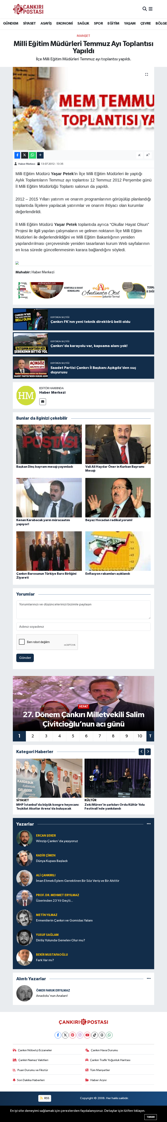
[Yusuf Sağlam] (24, 937)
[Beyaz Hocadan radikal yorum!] (118, 497)
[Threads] (102, 1035)
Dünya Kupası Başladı (52, 861)
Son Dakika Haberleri (31, 1080)
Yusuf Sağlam (47, 934)
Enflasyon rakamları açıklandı (107, 573)
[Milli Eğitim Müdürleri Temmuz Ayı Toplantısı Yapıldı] (83, 108)
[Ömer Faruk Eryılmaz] (24, 993)
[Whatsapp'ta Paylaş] (32, 155)
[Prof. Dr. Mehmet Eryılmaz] (24, 898)
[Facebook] (58, 1035)
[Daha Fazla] (40, 155)
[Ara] (145, 9)
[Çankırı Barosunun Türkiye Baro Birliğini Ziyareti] (49, 551)
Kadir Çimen (45, 855)
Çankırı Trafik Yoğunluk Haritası (110, 1060)
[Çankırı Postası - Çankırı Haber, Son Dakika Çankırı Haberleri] (28, 9)
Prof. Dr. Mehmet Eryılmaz (57, 895)
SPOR (98, 23)
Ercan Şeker (46, 835)
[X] (65, 1035)
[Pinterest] (72, 1035)
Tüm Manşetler (100, 1070)
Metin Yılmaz (46, 915)
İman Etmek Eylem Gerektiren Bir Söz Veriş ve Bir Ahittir (77, 881)
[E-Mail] (42, 401)
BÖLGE (161, 23)
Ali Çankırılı (45, 875)
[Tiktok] (94, 1035)
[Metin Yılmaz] (24, 917)
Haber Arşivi (98, 1080)
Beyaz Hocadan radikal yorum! (108, 520)
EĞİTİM (113, 23)
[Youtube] (87, 1035)
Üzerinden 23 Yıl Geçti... (54, 900)
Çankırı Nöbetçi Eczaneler (35, 1050)
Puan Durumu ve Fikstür (33, 1070)
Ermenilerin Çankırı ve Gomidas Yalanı (64, 920)
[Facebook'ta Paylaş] (17, 155)
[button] (141, 751)
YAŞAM (129, 23)
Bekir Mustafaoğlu (52, 954)
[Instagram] (80, 1035)
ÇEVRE (145, 23)
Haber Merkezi (26, 164)
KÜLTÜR (91, 800)
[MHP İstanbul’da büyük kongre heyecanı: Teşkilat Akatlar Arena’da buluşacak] (49, 778)
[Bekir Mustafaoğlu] (24, 957)
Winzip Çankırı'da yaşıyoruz (57, 841)
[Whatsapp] (109, 1035)
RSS (46, 1098)
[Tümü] (149, 824)
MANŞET (83, 36)
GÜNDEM (10, 23)
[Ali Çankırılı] (24, 878)
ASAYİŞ (46, 23)
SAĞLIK (83, 23)
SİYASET (29, 23)
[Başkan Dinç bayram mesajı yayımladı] (49, 444)
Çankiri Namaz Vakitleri (33, 1060)
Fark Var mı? (45, 960)
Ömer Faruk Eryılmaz (53, 990)
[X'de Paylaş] (24, 155)
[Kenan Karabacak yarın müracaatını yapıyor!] (49, 497)
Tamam (151, 1117)
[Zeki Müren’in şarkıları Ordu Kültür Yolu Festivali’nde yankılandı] (118, 778)
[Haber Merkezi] (26, 395)
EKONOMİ (64, 23)
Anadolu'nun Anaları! (52, 996)
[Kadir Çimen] (24, 858)
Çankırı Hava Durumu (104, 1050)
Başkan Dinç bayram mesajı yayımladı (44, 466)
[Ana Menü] (151, 9)
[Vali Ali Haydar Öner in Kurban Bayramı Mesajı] (118, 444)
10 (140, 736)
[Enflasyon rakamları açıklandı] (118, 551)
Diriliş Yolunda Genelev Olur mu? (60, 940)
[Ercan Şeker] (24, 838)
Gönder (25, 658)
